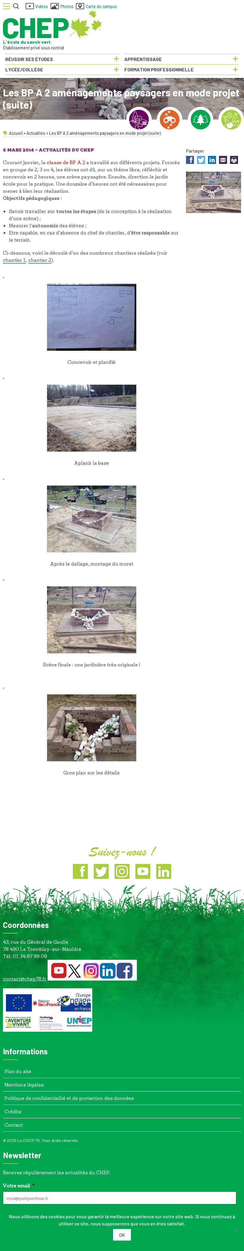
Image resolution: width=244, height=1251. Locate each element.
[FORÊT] (200, 119)
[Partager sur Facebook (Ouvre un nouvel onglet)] (190, 161)
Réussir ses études (29, 59)
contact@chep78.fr (24, 979)
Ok (122, 1235)
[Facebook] (80, 871)
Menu (6, 6)
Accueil (16, 133)
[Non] (237, 1230)
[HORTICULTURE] (231, 119)
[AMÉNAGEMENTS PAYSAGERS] (139, 119)
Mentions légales (24, 1084)
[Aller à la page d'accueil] (52, 24)
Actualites (35, 133)
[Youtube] (142, 871)
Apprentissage (143, 59)
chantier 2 (39, 260)
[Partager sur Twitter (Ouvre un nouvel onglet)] (201, 161)
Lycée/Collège (24, 69)
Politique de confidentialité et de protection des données (69, 1098)
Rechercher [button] (16, 6)
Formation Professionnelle (159, 69)
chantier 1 (14, 260)
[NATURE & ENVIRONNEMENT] (169, 119)
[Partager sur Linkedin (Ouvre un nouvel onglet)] (212, 161)
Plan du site (17, 1071)
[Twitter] (101, 871)
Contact (13, 1125)
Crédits (12, 1111)
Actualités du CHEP (66, 150)
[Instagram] (122, 871)
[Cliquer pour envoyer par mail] (223, 161)
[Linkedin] (163, 871)
